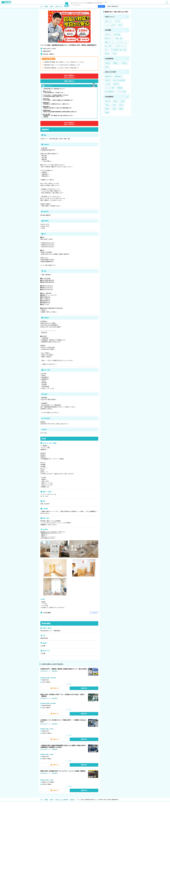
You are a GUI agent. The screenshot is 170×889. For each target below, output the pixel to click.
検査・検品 (119, 38)
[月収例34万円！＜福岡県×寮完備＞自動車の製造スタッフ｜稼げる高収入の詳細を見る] (69, 679)
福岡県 (46, 6)
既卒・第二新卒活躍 (119, 80)
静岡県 (121, 109)
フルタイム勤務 (121, 92)
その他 (114, 53)
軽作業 (107, 53)
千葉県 (107, 105)
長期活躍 (119, 88)
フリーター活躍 (109, 88)
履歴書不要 (108, 76)
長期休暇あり (118, 76)
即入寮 (118, 21)
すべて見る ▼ (94, 612)
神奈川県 (107, 101)
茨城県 (107, 112)
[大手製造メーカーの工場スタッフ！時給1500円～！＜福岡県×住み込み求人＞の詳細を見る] (69, 730)
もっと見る (68, 684)
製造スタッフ (109, 38)
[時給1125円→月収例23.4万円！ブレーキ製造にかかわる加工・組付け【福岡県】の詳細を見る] (69, 704)
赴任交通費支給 (109, 92)
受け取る (101, 6)
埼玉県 (121, 105)
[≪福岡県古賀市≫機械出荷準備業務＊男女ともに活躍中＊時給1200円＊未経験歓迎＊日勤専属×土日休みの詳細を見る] (69, 755)
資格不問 (115, 84)
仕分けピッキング (121, 46)
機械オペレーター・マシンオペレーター (116, 42)
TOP (41, 6)
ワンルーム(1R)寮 (110, 25)
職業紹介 (115, 63)
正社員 (107, 67)
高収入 (120, 25)
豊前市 (51, 6)
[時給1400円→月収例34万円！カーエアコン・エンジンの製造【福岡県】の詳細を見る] (69, 781)
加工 (106, 50)
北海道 (114, 109)
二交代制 (107, 84)
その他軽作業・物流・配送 (118, 50)
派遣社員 (107, 63)
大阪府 (114, 105)
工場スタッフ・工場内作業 (61, 6)
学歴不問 (107, 80)
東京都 (122, 101)
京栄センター (109, 21)
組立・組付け (109, 46)
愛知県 (115, 101)
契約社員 (124, 63)
